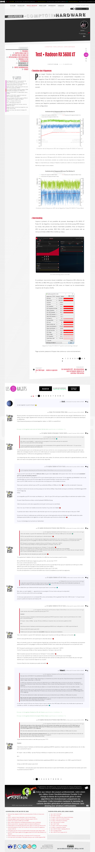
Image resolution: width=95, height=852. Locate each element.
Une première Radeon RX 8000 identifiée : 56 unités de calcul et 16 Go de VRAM (17, 84)
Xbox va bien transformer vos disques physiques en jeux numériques (24, 822)
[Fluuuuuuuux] (29, 846)
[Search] (76, 9)
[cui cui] (19, 846)
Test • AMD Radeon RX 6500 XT (14, 102)
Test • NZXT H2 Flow (55, 815)
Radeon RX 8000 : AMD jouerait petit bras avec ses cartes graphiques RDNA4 (17, 87)
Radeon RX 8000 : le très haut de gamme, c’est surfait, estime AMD (17, 108)
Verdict (26, 69)
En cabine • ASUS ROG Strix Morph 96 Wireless (62, 817)
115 (86, 54)
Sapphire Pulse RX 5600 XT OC (20, 55)
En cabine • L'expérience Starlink (58, 827)
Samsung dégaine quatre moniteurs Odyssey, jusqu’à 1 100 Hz (22, 819)
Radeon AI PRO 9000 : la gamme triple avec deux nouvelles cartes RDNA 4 (16, 96)
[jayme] (15, 846)
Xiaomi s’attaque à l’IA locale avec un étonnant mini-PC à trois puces (24, 835)
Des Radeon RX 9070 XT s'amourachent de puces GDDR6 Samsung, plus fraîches (16, 81)
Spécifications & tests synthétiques (18, 57)
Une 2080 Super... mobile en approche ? (46, 371)
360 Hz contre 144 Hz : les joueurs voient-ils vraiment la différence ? (24, 824)
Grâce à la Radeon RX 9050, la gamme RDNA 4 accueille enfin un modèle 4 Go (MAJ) (17, 98)
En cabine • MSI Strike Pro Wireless (59, 820)
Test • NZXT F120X (55, 824)
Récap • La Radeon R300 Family (14, 101)
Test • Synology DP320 (56, 830)
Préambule (25, 51)
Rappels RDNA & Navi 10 (21, 53)
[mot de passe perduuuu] (84, 37)
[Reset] (87, 9)
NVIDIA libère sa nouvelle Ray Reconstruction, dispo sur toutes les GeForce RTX (27, 825)
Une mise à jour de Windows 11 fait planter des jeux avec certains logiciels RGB (26, 837)
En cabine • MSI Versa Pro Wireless (59, 825)
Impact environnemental (21, 67)
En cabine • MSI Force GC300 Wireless (60, 819)
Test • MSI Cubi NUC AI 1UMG (57, 822)
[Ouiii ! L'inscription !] (84, 25)
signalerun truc (74, 388)
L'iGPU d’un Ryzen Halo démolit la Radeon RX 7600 (17, 110)
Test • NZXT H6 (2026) (56, 814)
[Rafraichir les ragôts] (33, 396)
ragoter (45, 389)
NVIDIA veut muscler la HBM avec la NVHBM (18, 820)
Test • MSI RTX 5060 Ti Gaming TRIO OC (60, 829)
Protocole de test (23, 59)
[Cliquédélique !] (60, 255)
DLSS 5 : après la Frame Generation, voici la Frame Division (22, 817)
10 (60, 396)
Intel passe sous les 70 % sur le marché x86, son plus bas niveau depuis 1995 (26, 830)
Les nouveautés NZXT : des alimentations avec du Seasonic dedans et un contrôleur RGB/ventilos (72, 371)
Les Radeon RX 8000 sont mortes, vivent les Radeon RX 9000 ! (17, 105)
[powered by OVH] (10, 846)
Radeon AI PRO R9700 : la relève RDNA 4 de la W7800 (17, 93)
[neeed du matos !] (34, 846)
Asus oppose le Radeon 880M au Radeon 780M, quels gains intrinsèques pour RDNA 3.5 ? (17, 90)
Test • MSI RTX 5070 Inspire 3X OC (59, 832)
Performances (24, 61)
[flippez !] (24, 846)
